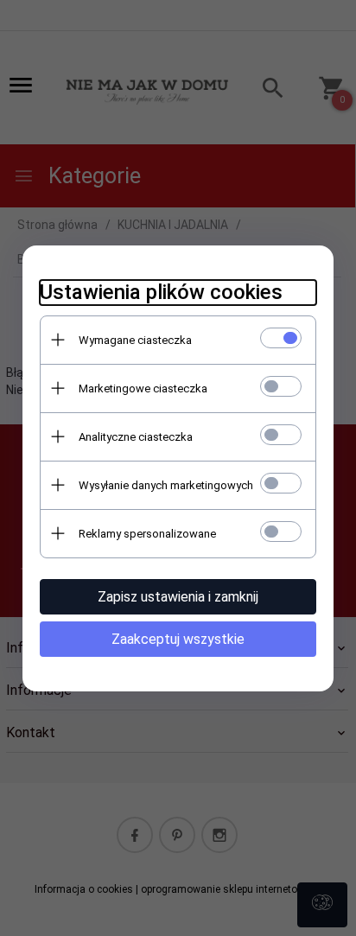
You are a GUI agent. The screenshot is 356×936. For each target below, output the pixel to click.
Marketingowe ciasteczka (143, 388)
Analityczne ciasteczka (136, 436)
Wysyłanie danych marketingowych (166, 485)
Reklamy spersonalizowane (147, 533)
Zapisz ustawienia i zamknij (178, 597)
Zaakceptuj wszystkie (178, 639)
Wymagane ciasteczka (135, 340)
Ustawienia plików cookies (161, 292)
